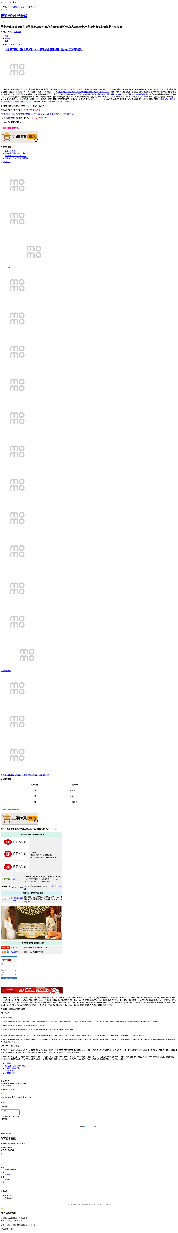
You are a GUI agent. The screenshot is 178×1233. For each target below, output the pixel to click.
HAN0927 (54, 879)
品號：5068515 (10, 151)
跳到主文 (4, 21)
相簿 (6, 36)
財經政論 (17, 32)
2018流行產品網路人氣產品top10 (12, 775)
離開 (12, 1229)
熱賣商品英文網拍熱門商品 (15, 1066)
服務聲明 (108, 1204)
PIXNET (73, 1204)
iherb (13, 879)
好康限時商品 (10, 1073)
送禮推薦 (8, 1063)
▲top (3, 1102)
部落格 (7, 38)
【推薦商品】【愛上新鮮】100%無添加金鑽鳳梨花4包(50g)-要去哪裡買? (44, 49)
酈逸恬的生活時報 (14, 16)
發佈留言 (4, 1119)
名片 (6, 41)
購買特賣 (27, 775)
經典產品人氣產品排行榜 (40, 775)
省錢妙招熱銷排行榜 (12, 1068)
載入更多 (4, 1106)
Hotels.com (14, 947)
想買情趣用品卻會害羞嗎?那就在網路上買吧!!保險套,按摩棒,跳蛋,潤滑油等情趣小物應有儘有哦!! (39, 114)
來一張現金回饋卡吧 (39, 118)
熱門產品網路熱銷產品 (9, 267)
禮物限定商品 (10, 1071)
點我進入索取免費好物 (32, 110)
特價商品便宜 (6, 671)
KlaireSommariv (6, 1085)
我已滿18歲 (5, 1229)
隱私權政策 (100, 1204)
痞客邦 (19, 1097)
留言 (24, 1097)
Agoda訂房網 (15, 952)
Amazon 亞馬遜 (17, 887)
